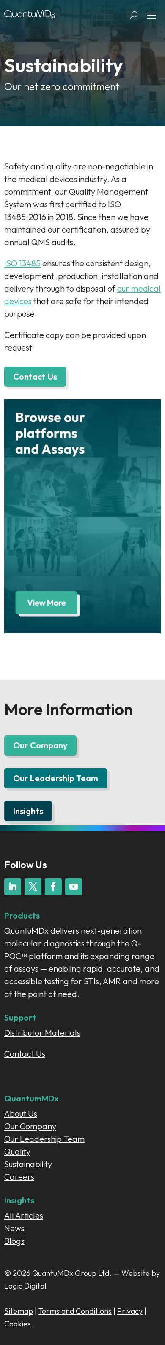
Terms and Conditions (75, 1311)
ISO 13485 (22, 263)
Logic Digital (25, 1286)
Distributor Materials (42, 1032)
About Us (20, 1113)
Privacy (130, 1311)
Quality (17, 1151)
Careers (19, 1176)
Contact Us (35, 376)
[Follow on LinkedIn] (12, 886)
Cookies (17, 1324)
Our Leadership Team (55, 778)
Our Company (40, 745)
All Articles (23, 1215)
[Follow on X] (33, 886)
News (14, 1228)
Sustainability (28, 1164)
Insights (28, 811)
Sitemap (18, 1311)
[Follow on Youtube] (73, 886)
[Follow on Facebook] (53, 886)
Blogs (14, 1240)
